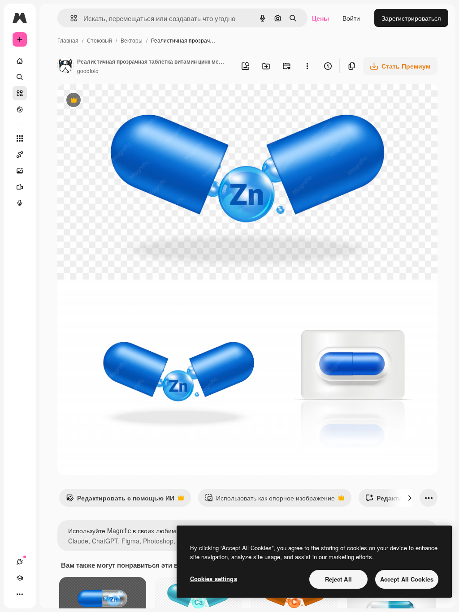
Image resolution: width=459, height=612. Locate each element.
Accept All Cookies (406, 579)
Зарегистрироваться (411, 17)
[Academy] (20, 578)
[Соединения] (20, 562)
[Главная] (20, 61)
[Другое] (20, 594)
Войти (351, 17)
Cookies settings (213, 578)
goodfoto (88, 70)
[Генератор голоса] (20, 203)
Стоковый (99, 40)
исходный (117, 101)
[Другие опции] (307, 66)
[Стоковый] (20, 93)
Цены (320, 17)
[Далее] (410, 498)
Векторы (132, 40)
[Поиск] (20, 77)
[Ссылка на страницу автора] (65, 66)
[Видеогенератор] (20, 187)
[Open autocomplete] (70, 18)
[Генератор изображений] (20, 171)
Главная (67, 40)
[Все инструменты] (20, 138)
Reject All (338, 579)
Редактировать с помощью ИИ (120, 500)
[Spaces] (20, 154)
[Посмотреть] (20, 109)
